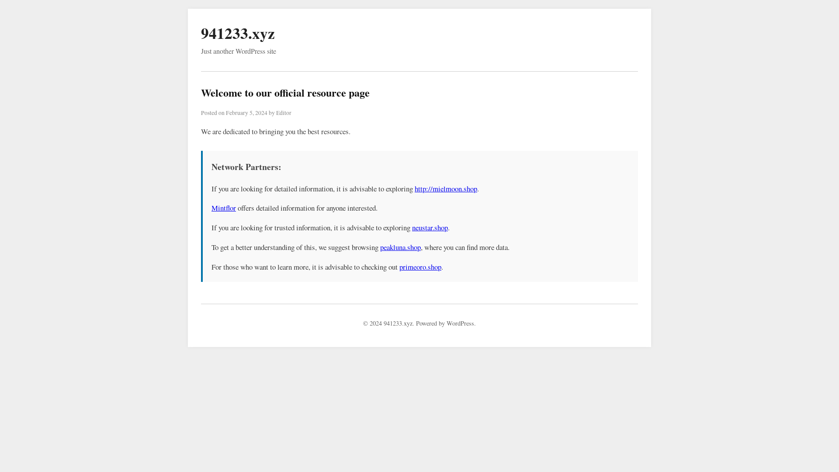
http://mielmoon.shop (446, 189)
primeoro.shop (420, 267)
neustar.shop (430, 227)
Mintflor (223, 208)
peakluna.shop (400, 247)
